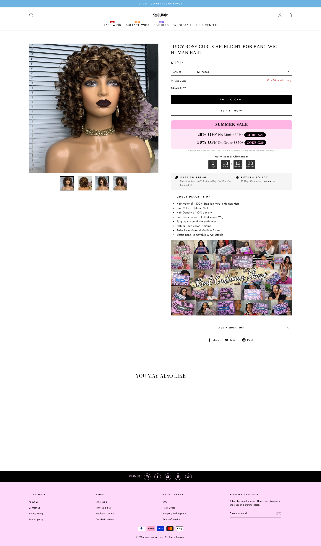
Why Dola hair (103, 507)
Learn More (269, 181)
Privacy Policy (36, 513)
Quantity (178, 88)
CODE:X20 (255, 135)
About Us (33, 502)
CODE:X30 (255, 142)
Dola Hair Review (105, 519)
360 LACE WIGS (137, 25)
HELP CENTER (206, 25)
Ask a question (231, 327)
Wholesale (101, 502)
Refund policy (36, 519)
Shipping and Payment (175, 513)
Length (177, 71)
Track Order (169, 507)
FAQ (165, 502)
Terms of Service (171, 519)
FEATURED (161, 25)
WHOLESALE (183, 25)
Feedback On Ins (105, 513)
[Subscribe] (278, 513)
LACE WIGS (112, 25)
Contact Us (34, 507)
